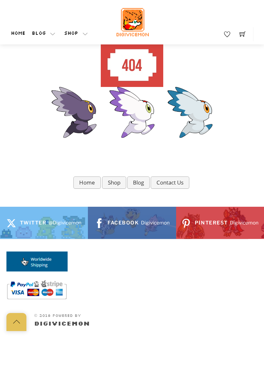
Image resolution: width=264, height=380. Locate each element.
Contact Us (170, 182)
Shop (71, 33)
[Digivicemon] (133, 22)
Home (18, 33)
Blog (39, 33)
